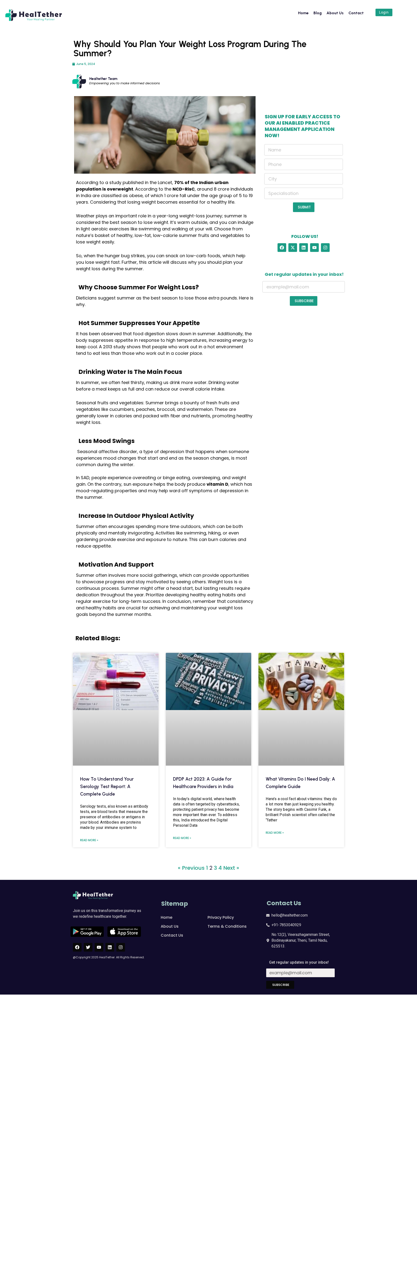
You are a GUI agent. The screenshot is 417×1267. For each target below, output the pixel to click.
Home (303, 13)
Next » (231, 810)
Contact (356, 13)
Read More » (89, 783)
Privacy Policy (221, 860)
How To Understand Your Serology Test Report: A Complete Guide (107, 729)
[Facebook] (282, 247)
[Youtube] (314, 247)
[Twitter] (88, 890)
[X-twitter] (292, 247)
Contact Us (172, 878)
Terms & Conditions (227, 869)
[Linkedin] (303, 247)
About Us (335, 13)
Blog (317, 13)
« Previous (191, 810)
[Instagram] (325, 247)
